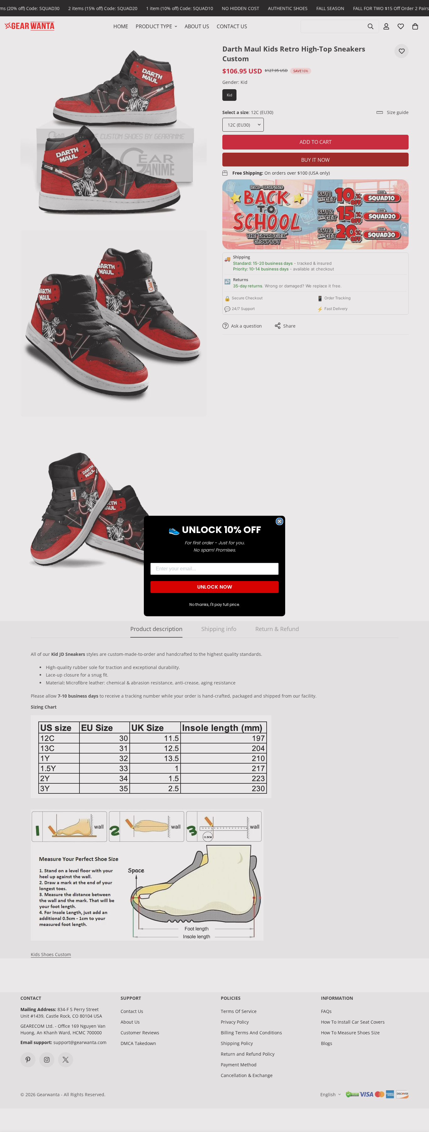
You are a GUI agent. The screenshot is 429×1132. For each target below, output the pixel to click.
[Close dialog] (279, 521)
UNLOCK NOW (214, 586)
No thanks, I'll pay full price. (214, 604)
